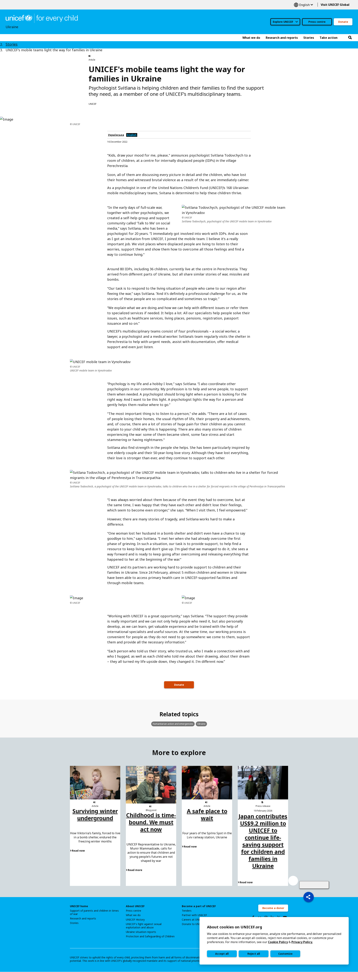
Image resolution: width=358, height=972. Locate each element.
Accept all (222, 953)
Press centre (317, 21)
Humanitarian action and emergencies (173, 723)
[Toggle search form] (350, 37)
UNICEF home (79, 906)
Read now (78, 850)
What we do (133, 915)
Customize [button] (285, 953)
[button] (308, 897)
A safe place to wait (207, 814)
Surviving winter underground (95, 814)
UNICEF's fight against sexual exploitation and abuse (143, 925)
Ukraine (201, 723)
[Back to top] (314, 885)
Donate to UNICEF (193, 924)
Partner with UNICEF (194, 915)
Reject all (253, 953)
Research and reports (83, 918)
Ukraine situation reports (141, 932)
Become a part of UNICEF (199, 906)
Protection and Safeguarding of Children (150, 936)
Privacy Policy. (302, 942)
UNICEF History (135, 919)
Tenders (186, 910)
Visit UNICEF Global (335, 5)
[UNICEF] (42, 17)
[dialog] (274, 941)
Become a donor (273, 908)
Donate (343, 21)
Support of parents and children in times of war (94, 912)
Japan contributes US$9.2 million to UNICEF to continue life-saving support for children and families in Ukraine (262, 841)
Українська (116, 135)
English (303, 5)
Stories (12, 44)
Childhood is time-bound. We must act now (151, 822)
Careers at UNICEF (193, 919)
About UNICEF (135, 906)
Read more (135, 870)
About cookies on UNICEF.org (234, 927)
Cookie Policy (278, 942)
